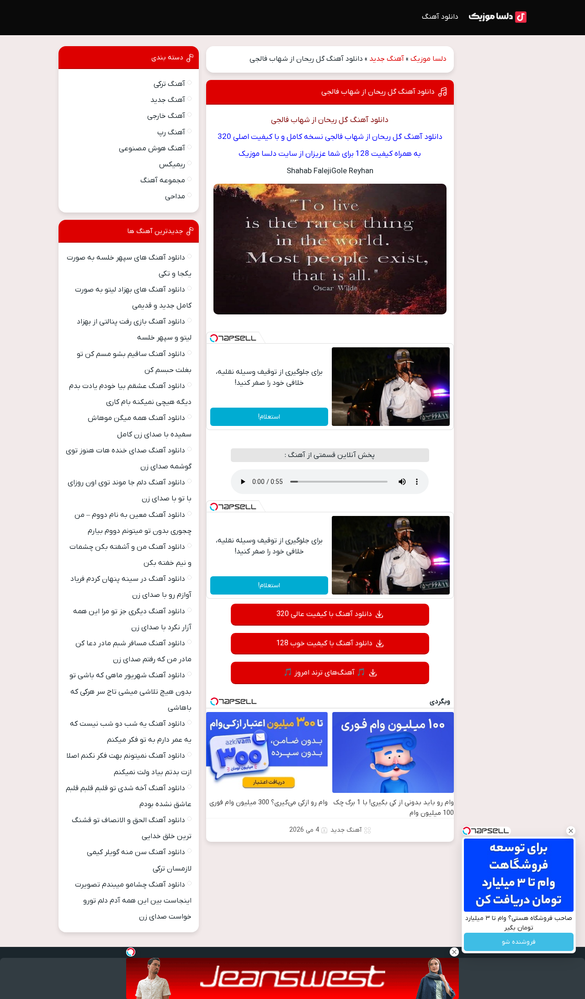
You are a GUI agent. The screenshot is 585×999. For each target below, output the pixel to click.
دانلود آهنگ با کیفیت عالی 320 (324, 614)
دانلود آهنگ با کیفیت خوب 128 (324, 643)
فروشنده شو (519, 942)
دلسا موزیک (428, 59)
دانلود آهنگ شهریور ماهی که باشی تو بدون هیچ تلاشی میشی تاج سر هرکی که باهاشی (130, 691)
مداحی (175, 196)
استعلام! (269, 417)
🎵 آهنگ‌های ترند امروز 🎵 (324, 672)
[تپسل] (213, 338)
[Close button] (570, 830)
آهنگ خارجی (166, 116)
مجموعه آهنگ (162, 180)
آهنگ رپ (171, 132)
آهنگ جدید (386, 59)
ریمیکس (172, 164)
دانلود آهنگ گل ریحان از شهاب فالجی (378, 91)
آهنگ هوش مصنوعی (152, 148)
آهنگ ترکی (169, 84)
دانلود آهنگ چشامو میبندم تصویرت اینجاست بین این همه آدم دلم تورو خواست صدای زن (133, 900)
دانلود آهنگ (440, 16)
